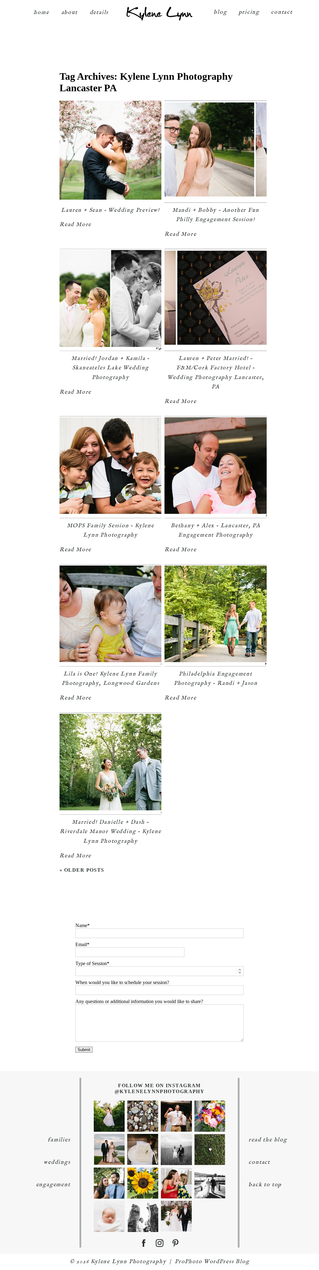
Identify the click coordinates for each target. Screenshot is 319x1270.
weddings (57, 1162)
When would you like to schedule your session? (122, 982)
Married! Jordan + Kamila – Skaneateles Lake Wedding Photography (110, 368)
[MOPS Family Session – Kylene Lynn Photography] (110, 467)
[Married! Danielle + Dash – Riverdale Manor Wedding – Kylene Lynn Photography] (110, 764)
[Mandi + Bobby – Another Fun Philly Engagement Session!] (215, 152)
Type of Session (91, 963)
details (99, 12)
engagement (53, 1184)
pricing (249, 12)
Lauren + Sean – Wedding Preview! (110, 210)
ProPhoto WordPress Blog (212, 1261)
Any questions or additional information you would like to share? (139, 1001)
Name (81, 925)
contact (282, 12)
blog (220, 12)
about (69, 12)
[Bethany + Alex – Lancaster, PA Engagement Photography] (215, 467)
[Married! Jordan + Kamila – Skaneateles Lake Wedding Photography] (110, 300)
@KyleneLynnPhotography (160, 1091)
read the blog (268, 1140)
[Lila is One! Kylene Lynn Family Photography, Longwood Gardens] (110, 615)
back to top (265, 1184)
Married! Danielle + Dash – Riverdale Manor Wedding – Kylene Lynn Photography (110, 832)
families (59, 1140)
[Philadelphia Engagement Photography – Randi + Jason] (215, 615)
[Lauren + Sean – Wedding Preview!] (110, 152)
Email (81, 944)
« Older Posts (82, 870)
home (41, 12)
